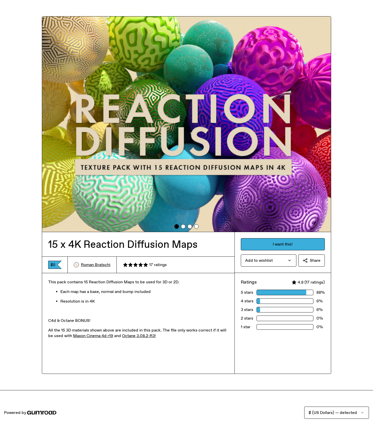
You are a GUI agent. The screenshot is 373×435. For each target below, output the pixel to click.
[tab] (176, 226)
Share (315, 260)
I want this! (283, 244)
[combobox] (268, 260)
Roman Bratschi (95, 264)
